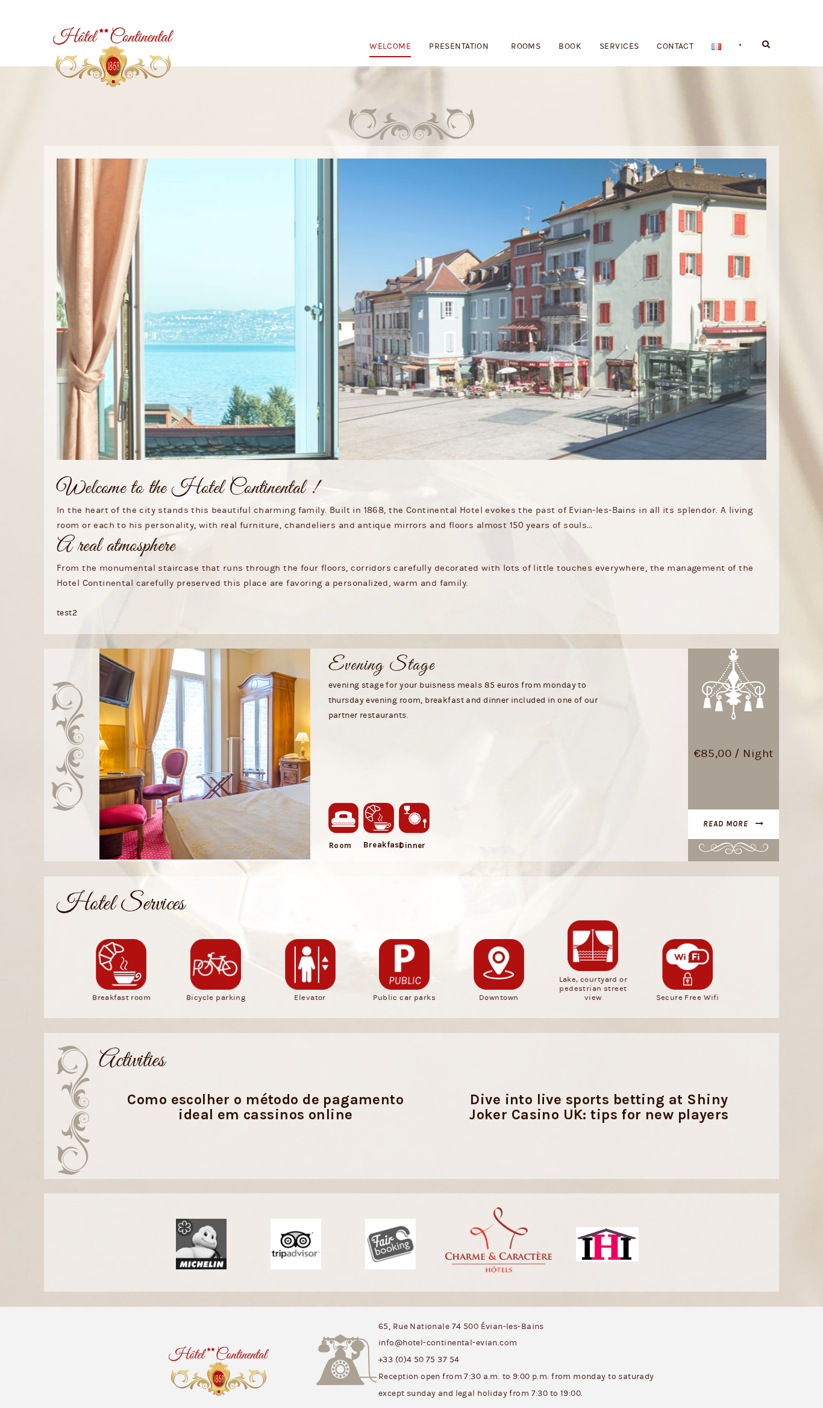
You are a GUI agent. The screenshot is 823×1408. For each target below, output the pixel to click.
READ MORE (725, 823)
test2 (67, 613)
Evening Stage (381, 665)
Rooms (525, 46)
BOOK (570, 46)
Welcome (390, 46)
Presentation (459, 46)
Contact (675, 46)
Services (619, 46)
